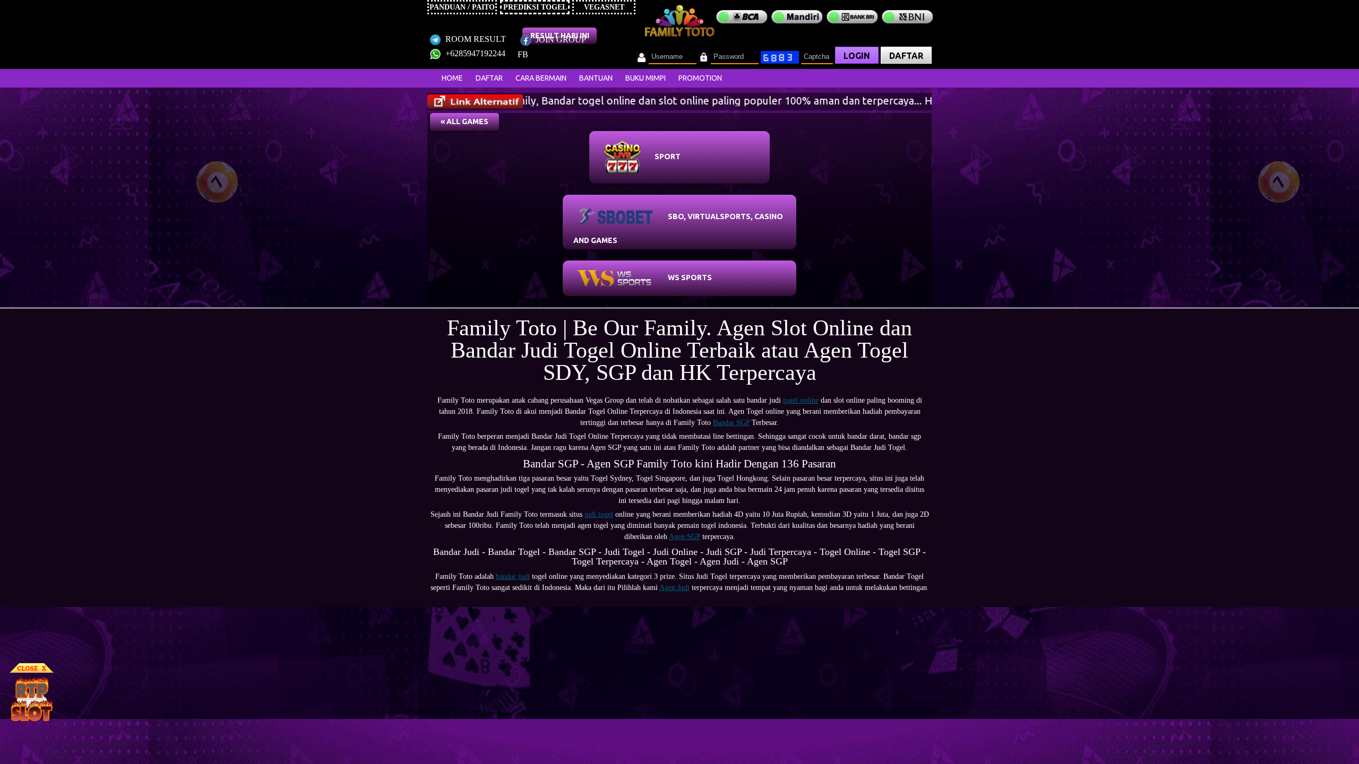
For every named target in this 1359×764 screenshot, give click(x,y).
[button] (464, 122)
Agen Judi (674, 588)
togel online (801, 400)
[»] (475, 101)
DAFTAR (906, 55)
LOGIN (857, 55)
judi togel (598, 514)
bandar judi (513, 576)
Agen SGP (684, 537)
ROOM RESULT (474, 39)
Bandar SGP (731, 423)
